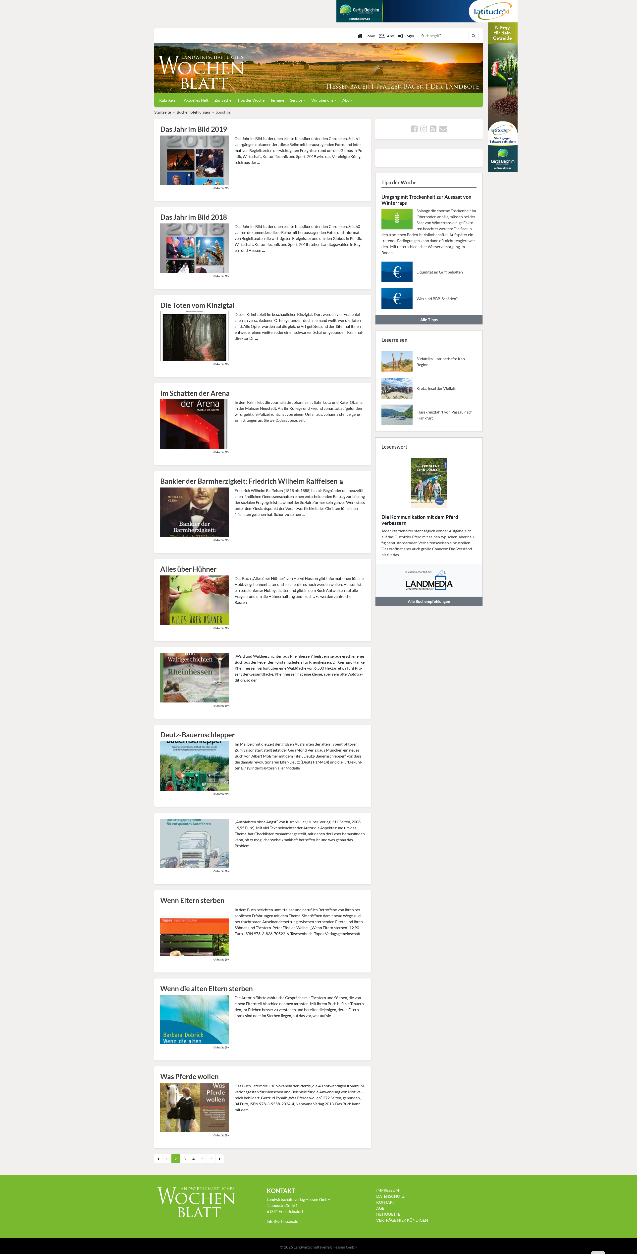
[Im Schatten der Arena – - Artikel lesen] (194, 423)
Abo (390, 35)
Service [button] (296, 100)
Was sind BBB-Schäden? (437, 298)
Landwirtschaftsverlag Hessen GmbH (325, 1247)
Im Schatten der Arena (195, 393)
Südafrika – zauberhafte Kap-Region (441, 361)
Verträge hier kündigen (402, 1220)
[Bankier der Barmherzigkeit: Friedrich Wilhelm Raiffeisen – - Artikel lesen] (194, 511)
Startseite (162, 112)
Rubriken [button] (167, 100)
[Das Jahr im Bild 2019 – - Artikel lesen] (194, 159)
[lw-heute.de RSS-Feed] (433, 130)
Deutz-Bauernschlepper (197, 734)
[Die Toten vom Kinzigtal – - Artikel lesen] (194, 335)
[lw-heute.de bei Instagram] (423, 130)
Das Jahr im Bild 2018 (193, 217)
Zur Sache (222, 100)
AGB (380, 1208)
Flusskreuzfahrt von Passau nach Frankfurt (445, 415)
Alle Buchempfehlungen (429, 601)
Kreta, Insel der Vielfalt (436, 388)
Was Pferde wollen (189, 1076)
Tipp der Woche (251, 100)
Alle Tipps (429, 319)
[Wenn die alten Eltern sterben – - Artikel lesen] (194, 1019)
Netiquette (388, 1214)
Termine (277, 100)
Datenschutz (390, 1196)
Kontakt (385, 1202)
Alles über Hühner (188, 569)
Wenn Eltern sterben (192, 900)
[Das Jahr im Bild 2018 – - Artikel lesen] (194, 247)
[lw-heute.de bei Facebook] (414, 130)
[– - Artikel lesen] (194, 677)
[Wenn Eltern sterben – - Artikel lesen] (194, 930)
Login (409, 35)
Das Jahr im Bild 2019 (193, 129)
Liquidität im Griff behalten (440, 272)
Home (370, 35)
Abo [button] (346, 100)
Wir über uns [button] (322, 100)
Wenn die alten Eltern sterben (206, 988)
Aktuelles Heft (196, 100)
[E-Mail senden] (443, 130)
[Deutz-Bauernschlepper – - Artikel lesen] (194, 765)
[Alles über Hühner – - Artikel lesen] (194, 599)
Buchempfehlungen (193, 112)
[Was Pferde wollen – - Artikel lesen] (194, 1107)
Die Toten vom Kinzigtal (197, 305)
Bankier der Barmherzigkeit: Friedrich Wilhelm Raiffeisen (249, 481)
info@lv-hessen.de (282, 1221)
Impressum (387, 1190)
